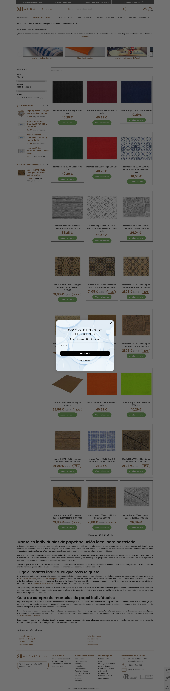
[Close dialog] (111, 323)
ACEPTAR (85, 353)
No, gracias (85, 360)
